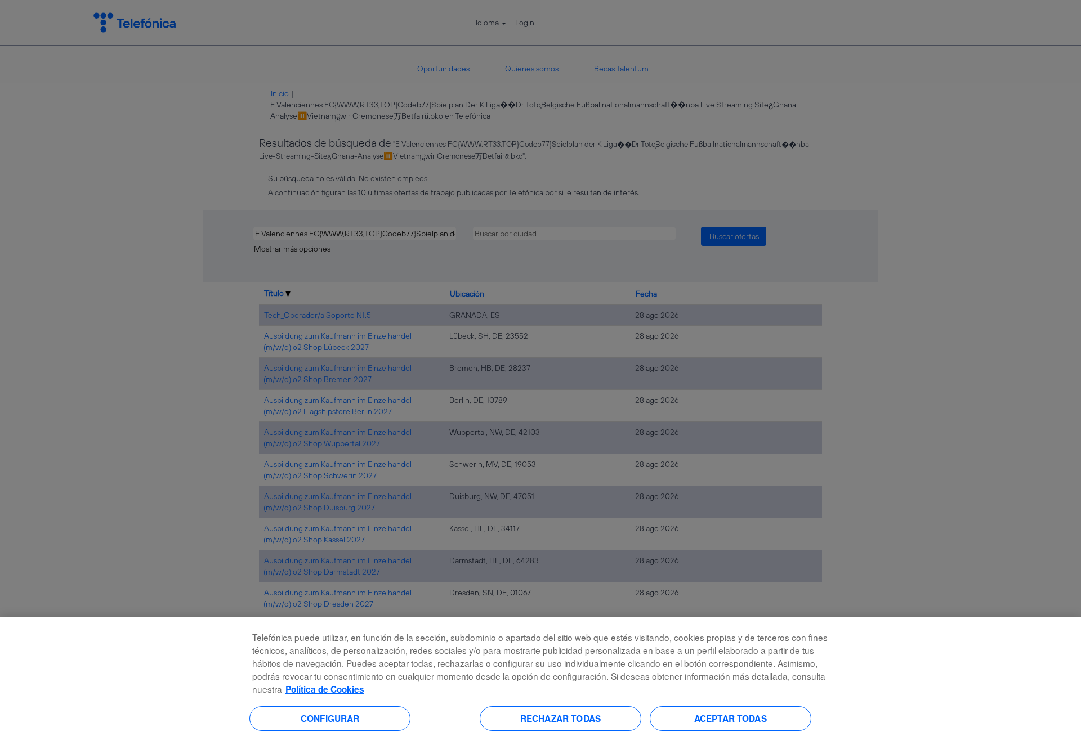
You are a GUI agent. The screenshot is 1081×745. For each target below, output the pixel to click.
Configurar (330, 718)
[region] (540, 681)
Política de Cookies (324, 689)
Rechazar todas (560, 718)
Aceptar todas (730, 718)
